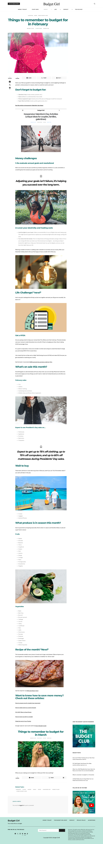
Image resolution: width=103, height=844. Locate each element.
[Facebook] (15, 834)
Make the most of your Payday (23, 721)
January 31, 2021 (30, 28)
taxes (39, 789)
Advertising (91, 820)
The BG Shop (78, 9)
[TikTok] (27, 834)
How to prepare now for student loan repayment (27, 703)
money (29, 789)
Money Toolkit (22, 9)
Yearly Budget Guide (43, 15)
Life (55, 9)
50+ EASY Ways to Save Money (23, 712)
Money (46, 9)
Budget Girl (51, 4)
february (18, 789)
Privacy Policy (81, 820)
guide (24, 789)
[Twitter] (18, 834)
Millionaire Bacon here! (32, 690)
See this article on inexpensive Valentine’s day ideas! (29, 105)
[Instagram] (20, 834)
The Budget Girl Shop (60, 820)
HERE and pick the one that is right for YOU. (41, 362)
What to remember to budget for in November (83, 774)
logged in (21, 805)
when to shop (56, 789)
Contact (65, 9)
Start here (35, 9)
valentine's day (47, 789)
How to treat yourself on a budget (24, 716)
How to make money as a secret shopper (25, 707)
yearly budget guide (22, 791)
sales (35, 789)
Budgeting (30, 15)
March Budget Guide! (40, 725)
